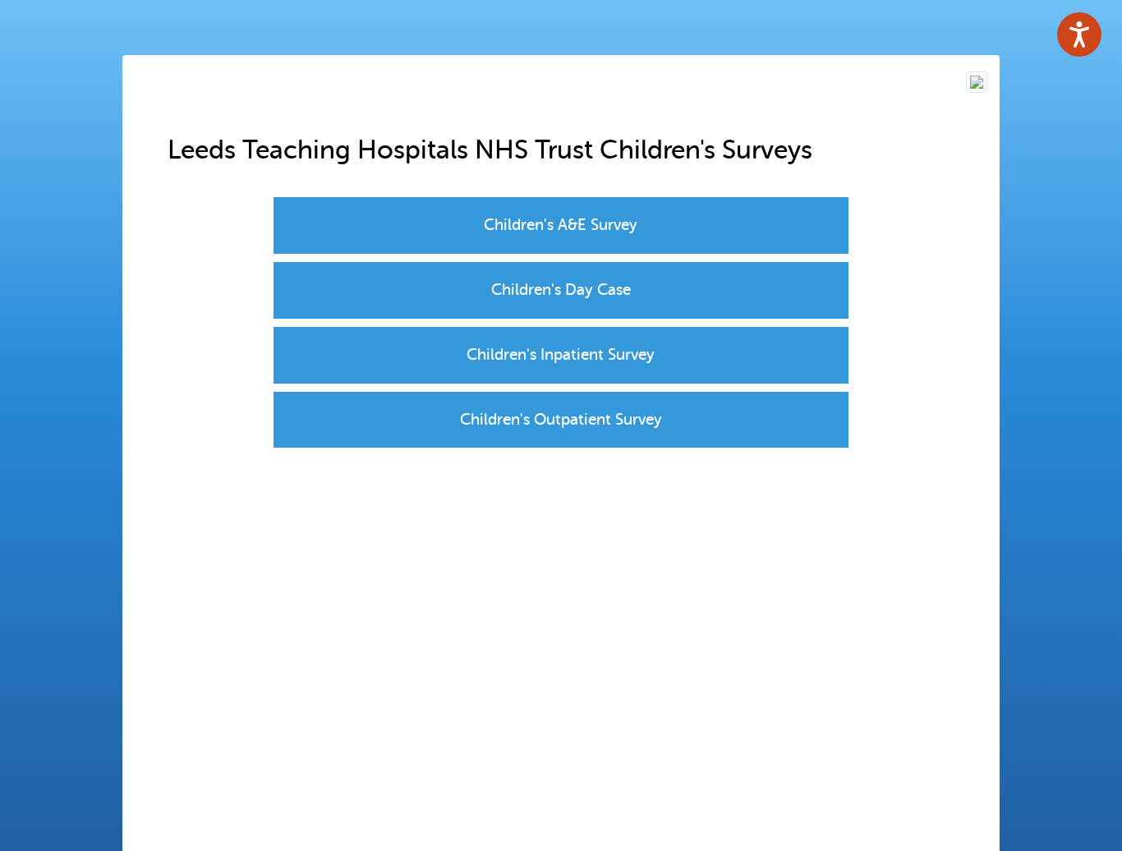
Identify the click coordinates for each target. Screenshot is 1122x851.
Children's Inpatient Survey (561, 354)
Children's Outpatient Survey (561, 419)
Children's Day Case (561, 289)
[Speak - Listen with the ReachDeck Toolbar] (1079, 34)
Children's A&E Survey (560, 224)
